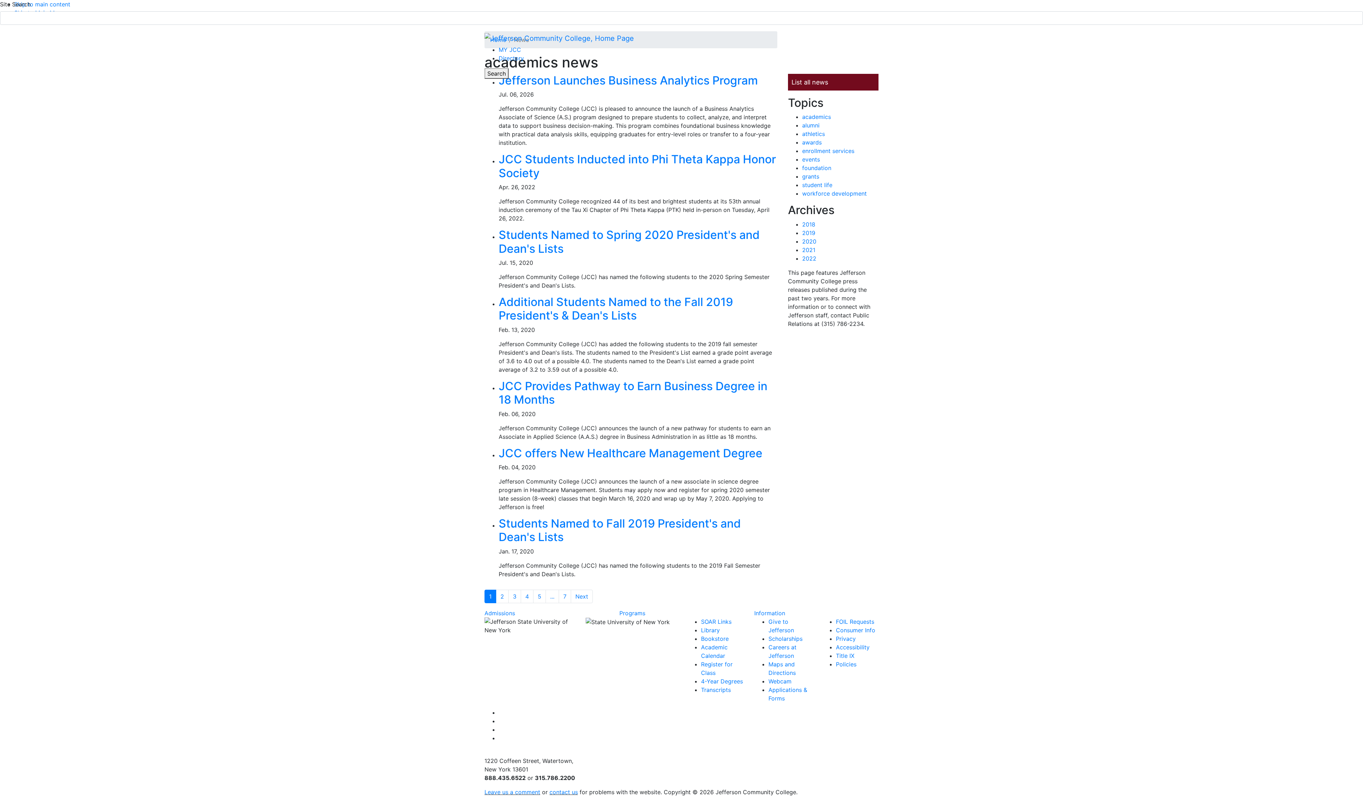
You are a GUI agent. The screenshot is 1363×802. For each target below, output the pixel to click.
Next (581, 596)
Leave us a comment (512, 792)
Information (769, 613)
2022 (809, 258)
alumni (811, 125)
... (552, 596)
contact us (563, 792)
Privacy (846, 638)
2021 (808, 249)
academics (816, 116)
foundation (816, 167)
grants (810, 176)
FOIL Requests (855, 621)
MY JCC (510, 49)
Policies (846, 664)
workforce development (834, 193)
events (811, 159)
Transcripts (716, 689)
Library (710, 630)
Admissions (500, 613)
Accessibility (853, 647)
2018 (808, 224)
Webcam (780, 681)
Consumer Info (855, 630)
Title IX (845, 655)
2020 (809, 241)
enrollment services (828, 150)
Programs (632, 613)
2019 (808, 232)
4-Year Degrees (722, 681)
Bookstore (715, 638)
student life (817, 185)
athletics (813, 133)
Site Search (15, 4)
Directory (511, 58)
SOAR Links (716, 621)
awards (812, 142)
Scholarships (785, 638)
